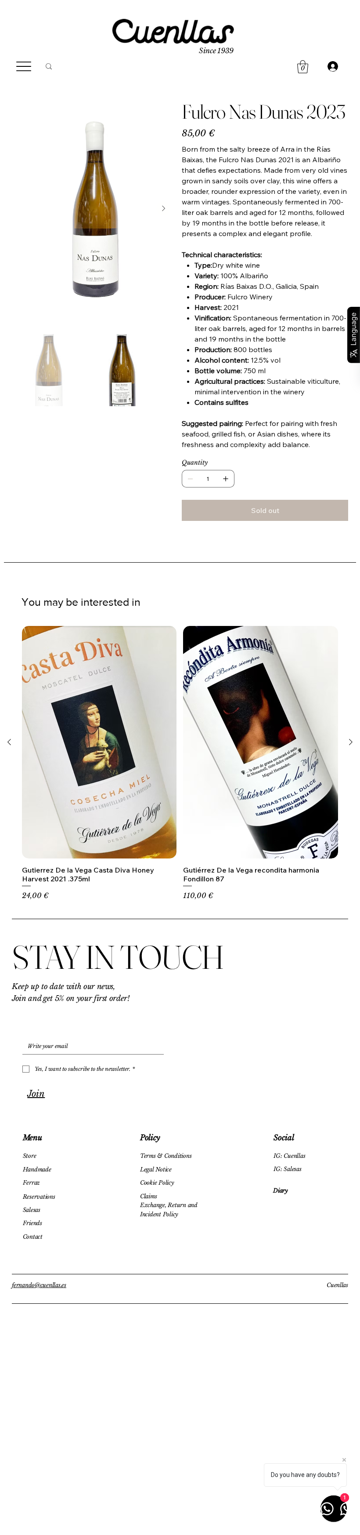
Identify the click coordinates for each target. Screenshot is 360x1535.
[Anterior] (9, 742)
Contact (33, 1236)
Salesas (31, 1210)
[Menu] (23, 66)
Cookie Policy (157, 1182)
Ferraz (31, 1182)
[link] (302, 66)
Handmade (37, 1169)
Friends (32, 1223)
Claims (148, 1196)
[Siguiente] (351, 742)
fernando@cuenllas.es (39, 1285)
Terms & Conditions (165, 1156)
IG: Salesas (287, 1169)
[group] (180, 763)
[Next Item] (163, 208)
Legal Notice (156, 1169)
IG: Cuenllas (289, 1156)
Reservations (39, 1196)
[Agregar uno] (225, 478)
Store (29, 1156)
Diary (280, 1190)
